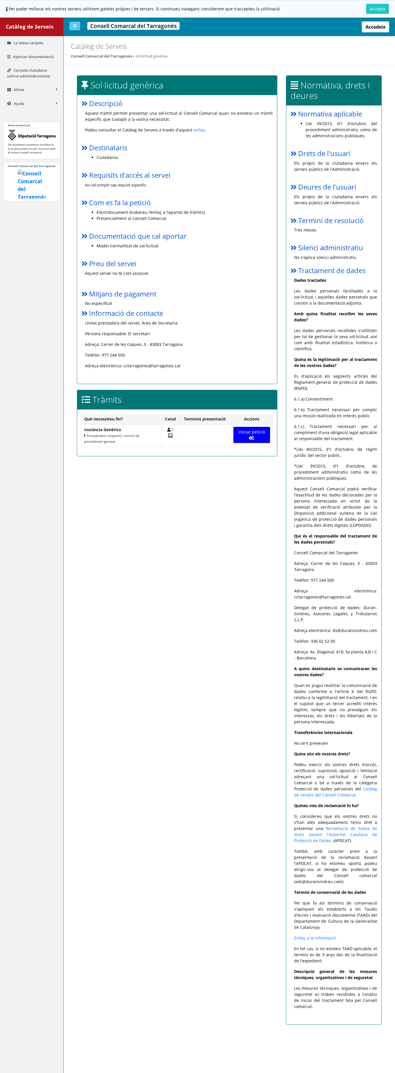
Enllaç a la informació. (315, 938)
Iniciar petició (252, 432)
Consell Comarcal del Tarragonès (101, 56)
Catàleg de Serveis (29, 26)
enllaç (199, 130)
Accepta (377, 9)
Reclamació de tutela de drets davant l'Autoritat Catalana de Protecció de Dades (335, 834)
